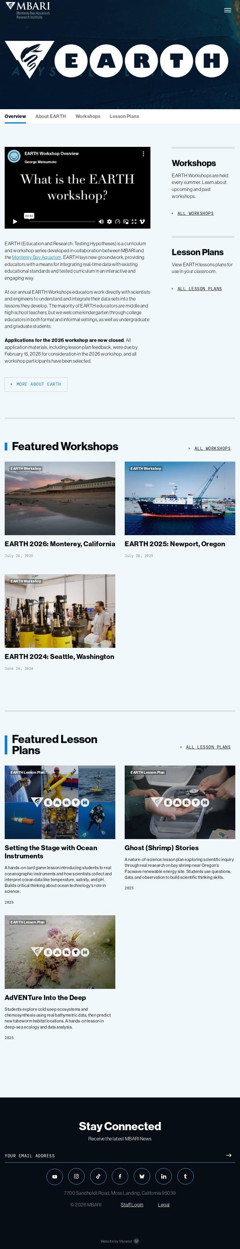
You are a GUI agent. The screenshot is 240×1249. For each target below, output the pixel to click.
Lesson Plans (124, 116)
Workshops (88, 116)
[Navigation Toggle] (227, 10)
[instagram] (76, 1176)
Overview (15, 116)
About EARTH (50, 116)
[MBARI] (28, 10)
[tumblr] (185, 1176)
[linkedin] (163, 1176)
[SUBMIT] (228, 1156)
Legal (164, 1205)
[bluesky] (142, 1176)
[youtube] (55, 1177)
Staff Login (132, 1205)
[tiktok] (98, 1176)
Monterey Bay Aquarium (36, 257)
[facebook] (120, 1176)
